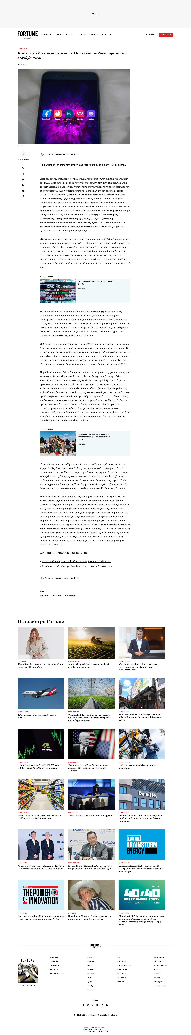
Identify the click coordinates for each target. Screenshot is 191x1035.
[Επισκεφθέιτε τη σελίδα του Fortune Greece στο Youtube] (97, 1005)
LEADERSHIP (22, 661)
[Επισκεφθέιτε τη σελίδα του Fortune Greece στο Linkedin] (92, 1005)
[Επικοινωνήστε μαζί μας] (107, 1005)
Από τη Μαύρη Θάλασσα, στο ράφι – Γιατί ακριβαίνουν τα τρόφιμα (88, 665)
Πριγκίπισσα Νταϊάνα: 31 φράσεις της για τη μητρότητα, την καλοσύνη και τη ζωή (89, 917)
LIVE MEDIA (70, 35)
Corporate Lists (54, 957)
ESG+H (119, 957)
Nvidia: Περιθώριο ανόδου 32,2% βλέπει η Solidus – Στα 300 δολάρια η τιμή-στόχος (38, 766)
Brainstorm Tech (122, 969)
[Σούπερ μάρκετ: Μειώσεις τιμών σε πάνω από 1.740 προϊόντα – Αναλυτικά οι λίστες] (41, 794)
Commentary (90, 990)
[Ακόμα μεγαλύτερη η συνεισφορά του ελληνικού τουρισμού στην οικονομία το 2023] (58, 443)
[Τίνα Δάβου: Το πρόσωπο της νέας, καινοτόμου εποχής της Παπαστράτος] (41, 643)
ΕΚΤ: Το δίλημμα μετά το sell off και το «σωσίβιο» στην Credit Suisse (76, 561)
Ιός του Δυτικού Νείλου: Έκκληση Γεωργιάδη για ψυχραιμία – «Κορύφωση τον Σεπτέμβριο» (90, 867)
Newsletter (157, 973)
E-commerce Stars (122, 973)
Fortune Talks (54, 969)
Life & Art (89, 965)
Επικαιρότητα (91, 957)
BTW (115, 1015)
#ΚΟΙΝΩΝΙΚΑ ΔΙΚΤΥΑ (70, 595)
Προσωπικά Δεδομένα (160, 986)
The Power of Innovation (124, 965)
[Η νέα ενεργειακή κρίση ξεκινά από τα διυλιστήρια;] (142, 744)
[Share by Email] (23, 191)
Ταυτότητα (157, 961)
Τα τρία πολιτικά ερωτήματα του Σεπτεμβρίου (90, 815)
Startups (89, 977)
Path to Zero (121, 982)
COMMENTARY (73, 812)
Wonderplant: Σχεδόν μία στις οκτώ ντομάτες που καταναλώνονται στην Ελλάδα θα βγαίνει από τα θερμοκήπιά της (89, 717)
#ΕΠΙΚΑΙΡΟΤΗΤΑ (45, 595)
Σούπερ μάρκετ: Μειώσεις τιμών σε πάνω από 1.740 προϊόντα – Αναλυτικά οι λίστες (40, 817)
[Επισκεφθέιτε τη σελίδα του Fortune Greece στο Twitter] (88, 1005)
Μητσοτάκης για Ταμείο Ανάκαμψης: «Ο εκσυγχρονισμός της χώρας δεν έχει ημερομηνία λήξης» (138, 667)
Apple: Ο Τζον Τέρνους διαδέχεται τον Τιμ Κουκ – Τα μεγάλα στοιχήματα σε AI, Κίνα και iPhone (41, 867)
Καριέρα (89, 982)
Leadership (90, 986)
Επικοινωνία (157, 969)
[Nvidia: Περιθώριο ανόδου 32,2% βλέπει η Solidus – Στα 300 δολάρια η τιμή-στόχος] (41, 744)
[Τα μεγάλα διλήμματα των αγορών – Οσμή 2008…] (58, 291)
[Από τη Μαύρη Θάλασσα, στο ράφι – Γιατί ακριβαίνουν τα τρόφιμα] (91, 643)
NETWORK (81, 35)
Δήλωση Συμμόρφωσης (161, 965)
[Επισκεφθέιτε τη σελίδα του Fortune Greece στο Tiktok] (102, 1005)
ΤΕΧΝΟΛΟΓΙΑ (22, 863)
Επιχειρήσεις (91, 961)
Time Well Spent (122, 977)
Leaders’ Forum (54, 965)
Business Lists (54, 961)
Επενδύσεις (90, 973)
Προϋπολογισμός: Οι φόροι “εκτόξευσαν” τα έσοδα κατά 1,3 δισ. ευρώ (77, 566)
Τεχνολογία (90, 969)
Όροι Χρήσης (158, 982)
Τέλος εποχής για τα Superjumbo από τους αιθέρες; (38, 716)
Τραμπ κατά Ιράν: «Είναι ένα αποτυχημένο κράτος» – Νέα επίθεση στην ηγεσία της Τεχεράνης (88, 768)
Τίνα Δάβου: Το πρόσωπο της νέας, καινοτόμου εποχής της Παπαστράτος (40, 665)
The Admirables (107, 35)
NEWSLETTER (166, 35)
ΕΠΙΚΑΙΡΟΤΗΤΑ (23, 49)
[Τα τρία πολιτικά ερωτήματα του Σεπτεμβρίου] (91, 794)
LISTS (58, 35)
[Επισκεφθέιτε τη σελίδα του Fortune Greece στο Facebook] (83, 1005)
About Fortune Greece (160, 957)
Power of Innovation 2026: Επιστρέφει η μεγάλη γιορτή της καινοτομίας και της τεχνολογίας (41, 917)
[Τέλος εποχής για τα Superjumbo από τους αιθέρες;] (41, 693)
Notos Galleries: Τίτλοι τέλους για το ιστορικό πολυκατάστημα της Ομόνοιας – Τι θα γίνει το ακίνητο (140, 717)
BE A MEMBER (93, 35)
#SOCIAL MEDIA (57, 595)
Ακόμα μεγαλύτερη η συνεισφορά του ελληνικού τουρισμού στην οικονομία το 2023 (94, 436)
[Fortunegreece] (28, 38)
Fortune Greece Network (57, 973)
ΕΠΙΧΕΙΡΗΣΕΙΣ (124, 711)
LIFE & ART (72, 913)
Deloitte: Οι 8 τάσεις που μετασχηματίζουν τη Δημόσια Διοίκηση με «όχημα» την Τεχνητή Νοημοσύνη (140, 818)
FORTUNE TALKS (47, 35)
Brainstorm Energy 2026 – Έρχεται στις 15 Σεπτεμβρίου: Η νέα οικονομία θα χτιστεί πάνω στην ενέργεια (141, 868)
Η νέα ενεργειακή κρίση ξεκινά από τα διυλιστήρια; (137, 766)
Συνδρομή (157, 977)
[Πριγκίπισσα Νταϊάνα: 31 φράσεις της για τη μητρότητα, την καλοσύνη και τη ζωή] (91, 895)
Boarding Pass (121, 961)
